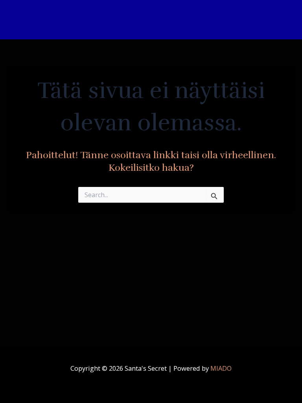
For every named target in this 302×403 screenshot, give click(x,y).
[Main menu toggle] (285, 20)
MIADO (221, 368)
